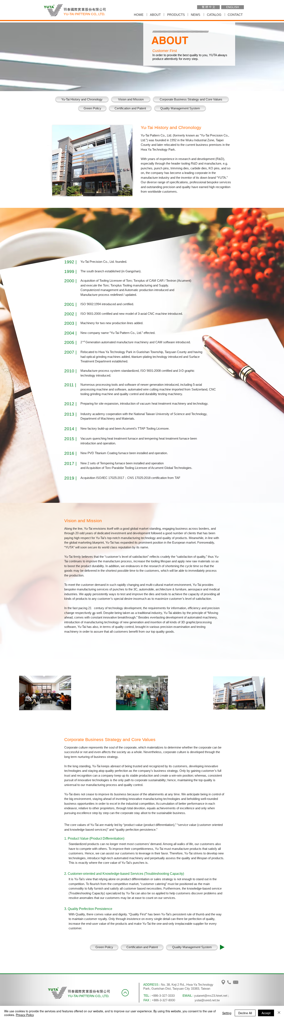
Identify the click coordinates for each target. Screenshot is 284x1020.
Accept (266, 1013)
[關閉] (279, 1013)
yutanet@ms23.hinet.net (210, 995)
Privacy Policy (25, 1015)
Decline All (245, 1013)
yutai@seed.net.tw (207, 1000)
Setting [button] (226, 1013)
